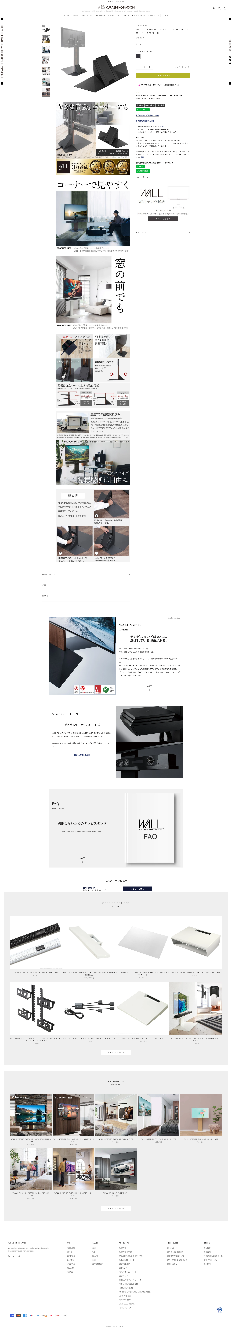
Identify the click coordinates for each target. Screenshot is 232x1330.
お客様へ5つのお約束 (175, 1252)
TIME (93, 1252)
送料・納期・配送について (177, 1260)
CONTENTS (123, 15)
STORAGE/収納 (124, 1264)
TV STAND (122, 1248)
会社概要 (207, 1248)
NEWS (76, 15)
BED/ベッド (123, 1276)
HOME (67, 15)
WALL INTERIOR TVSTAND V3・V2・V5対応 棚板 (142, 1038)
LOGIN (165, 15)
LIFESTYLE (71, 1264)
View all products (116, 1052)
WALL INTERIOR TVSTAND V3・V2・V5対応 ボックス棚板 (195, 972)
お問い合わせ (172, 1264)
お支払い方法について (175, 1256)
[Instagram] (9, 1256)
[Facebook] (182, 67)
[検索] (219, 8)
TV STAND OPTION (125, 1252)
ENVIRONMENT (97, 1264)
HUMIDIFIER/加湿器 (126, 1288)
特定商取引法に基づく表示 (214, 1256)
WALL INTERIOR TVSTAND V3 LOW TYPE (116, 1139)
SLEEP (94, 1260)
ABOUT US (153, 15)
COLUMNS (70, 1268)
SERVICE (70, 1272)
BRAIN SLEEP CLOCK (126, 1304)
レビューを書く (137, 889)
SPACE (94, 1248)
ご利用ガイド (172, 1248)
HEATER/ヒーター (126, 1308)
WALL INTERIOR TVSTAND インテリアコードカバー (36, 972)
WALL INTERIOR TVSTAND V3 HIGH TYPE (158, 1139)
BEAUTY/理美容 (125, 1296)
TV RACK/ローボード (127, 1260)
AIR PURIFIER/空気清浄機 (128, 1284)
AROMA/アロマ (125, 1300)
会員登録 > (140, 166)
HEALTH (95, 1256)
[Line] (19, 1256)
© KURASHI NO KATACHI (116, 1326)
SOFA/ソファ (124, 1268)
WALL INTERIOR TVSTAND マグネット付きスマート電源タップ (89, 1038)
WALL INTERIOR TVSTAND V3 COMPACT (201, 1139)
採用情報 (207, 1264)
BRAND (111, 15)
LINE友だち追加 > (143, 171)
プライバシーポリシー (212, 1260)
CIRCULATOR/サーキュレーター (131, 1280)
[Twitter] (185, 67)
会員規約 (207, 1252)
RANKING (100, 15)
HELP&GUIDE (138, 15)
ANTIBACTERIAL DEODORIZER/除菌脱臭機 (135, 1292)
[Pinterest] (188, 67)
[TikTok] (14, 1256)
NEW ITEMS (71, 1256)
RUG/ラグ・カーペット (128, 1272)
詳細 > (162, 127)
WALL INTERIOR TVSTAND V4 (116, 1193)
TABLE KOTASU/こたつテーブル (131, 1256)
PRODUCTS (87, 15)
